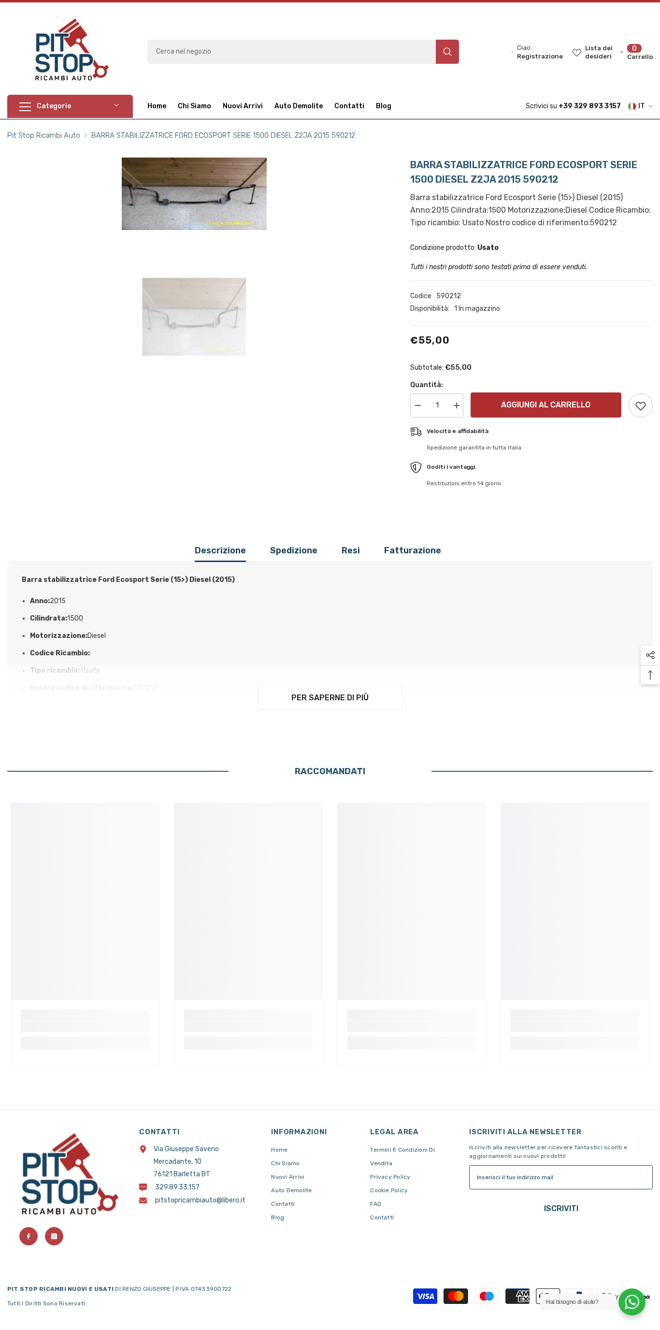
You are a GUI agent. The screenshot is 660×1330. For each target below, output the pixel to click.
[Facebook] (28, 1236)
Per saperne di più (330, 697)
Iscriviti (561, 1208)
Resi (351, 550)
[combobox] (291, 52)
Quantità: (426, 385)
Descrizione (220, 550)
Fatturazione (412, 550)
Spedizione (293, 550)
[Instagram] (54, 1236)
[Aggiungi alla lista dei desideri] (641, 405)
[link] (85, 1026)
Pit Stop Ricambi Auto (43, 135)
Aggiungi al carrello (548, 404)
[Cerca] (303, 52)
